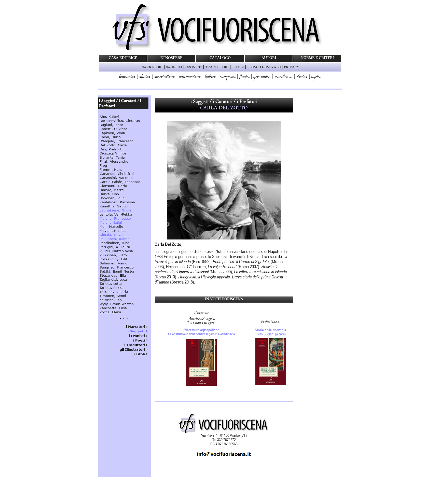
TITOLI (238, 67)
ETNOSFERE (171, 58)
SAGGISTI (174, 67)
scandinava (283, 77)
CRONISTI (193, 67)
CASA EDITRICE (123, 58)
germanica (261, 77)
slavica (301, 77)
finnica (244, 77)
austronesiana (190, 77)
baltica (210, 77)
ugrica (316, 77)
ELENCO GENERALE (264, 67)
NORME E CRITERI (317, 58)
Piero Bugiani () (270, 331)
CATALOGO (220, 58)
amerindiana (164, 77)
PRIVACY (291, 67)
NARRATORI (152, 67)
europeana (228, 77)
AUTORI (269, 58)
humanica (127, 77)
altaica (144, 77)
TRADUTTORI (217, 67)
